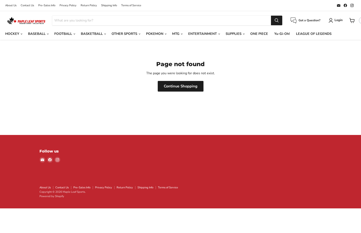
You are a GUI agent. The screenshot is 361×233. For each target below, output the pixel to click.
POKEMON (155, 33)
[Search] (276, 20)
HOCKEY (12, 33)
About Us (11, 5)
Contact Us (27, 5)
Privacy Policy (68, 5)
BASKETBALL (92, 33)
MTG (176, 33)
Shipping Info (109, 5)
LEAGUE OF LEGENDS (314, 33)
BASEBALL (37, 33)
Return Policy (89, 5)
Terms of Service (131, 5)
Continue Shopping (180, 86)
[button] (336, 20)
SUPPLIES (234, 33)
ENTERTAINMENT (203, 33)
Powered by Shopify (51, 196)
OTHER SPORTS (125, 33)
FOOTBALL (63, 33)
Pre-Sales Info (46, 5)
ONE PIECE (259, 33)
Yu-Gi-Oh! (282, 33)
